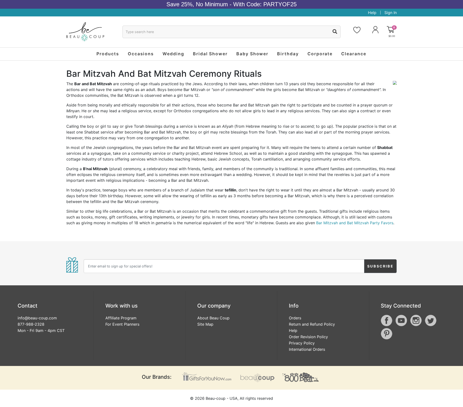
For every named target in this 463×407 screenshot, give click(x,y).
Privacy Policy (302, 343)
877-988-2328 (31, 324)
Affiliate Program (120, 318)
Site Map (205, 324)
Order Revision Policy (308, 336)
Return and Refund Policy (312, 324)
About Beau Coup (213, 318)
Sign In (390, 12)
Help (372, 12)
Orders (295, 318)
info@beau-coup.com (37, 318)
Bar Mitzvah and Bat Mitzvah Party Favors (354, 222)
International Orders (307, 349)
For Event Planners (122, 324)
